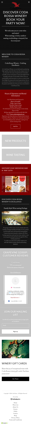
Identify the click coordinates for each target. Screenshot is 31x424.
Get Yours (15, 379)
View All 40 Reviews (15, 272)
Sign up (15, 331)
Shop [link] (15, 415)
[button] (3, 2)
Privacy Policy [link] (15, 418)
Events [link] (15, 409)
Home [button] (15, 403)
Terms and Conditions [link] (15, 420)
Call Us (15, 126)
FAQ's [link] (15, 411)
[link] (15, 2)
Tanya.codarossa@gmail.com (17, 114)
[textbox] (15, 326)
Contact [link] (15, 413)
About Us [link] (15, 407)
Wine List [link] (15, 405)
